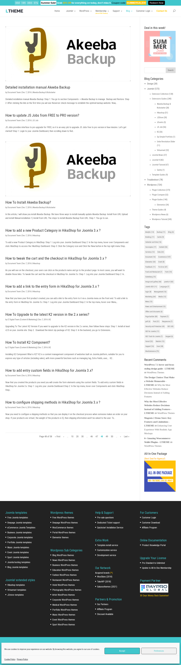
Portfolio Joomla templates (19, 542)
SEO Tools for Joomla (154, 336)
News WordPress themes (63, 560)
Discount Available (105, 614)
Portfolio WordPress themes (65, 609)
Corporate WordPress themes (65, 599)
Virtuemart (161, 150)
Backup (161, 232)
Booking (149, 237)
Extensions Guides (159, 99)
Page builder (151, 317)
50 (112, 436)
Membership (100, 11)
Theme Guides (157, 210)
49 (107, 436)
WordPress (84, 11)
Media (162, 297)
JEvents (160, 122)
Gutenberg (150, 277)
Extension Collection (160, 94)
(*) (111, 573)
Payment (164, 317)
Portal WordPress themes (63, 532)
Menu (148, 302)
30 (82, 436)
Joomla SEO (151, 287)
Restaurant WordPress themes (65, 580)
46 (91, 436)
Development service (106, 555)
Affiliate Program (104, 609)
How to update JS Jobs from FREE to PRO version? (42, 115)
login (148, 292)
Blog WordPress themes (63, 555)
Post (156, 321)
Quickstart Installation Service (110, 527)
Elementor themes (60, 537)
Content (163, 247)
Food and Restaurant (153, 272)
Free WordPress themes (63, 517)
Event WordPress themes (63, 619)
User (160, 346)
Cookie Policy (9, 659)
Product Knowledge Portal (154, 545)
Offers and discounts (153, 312)
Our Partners (102, 604)
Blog (128, 11)
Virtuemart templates (16, 590)
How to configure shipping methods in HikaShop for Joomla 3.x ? (52, 402)
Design (150, 83)
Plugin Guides (157, 199)
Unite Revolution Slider (166, 141)
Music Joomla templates (18, 547)
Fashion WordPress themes (64, 575)
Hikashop (36, 235)
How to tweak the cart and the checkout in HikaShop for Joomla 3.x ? (55, 258)
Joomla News (157, 155)
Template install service (107, 545)
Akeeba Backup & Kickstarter (44, 92)
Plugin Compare (158, 195)
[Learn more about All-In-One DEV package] (159, 491)
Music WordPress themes (63, 614)
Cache (160, 237)
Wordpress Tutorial (159, 219)
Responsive (167, 321)
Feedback (150, 267)
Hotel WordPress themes (63, 585)
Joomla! (69, 11)
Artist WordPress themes (63, 595)
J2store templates (15, 595)
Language (164, 287)
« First (57, 436)
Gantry (159, 170)
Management (160, 292)
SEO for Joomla (152, 331)
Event (161, 262)
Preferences (159, 651)
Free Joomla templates (17, 517)
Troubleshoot (153, 179)
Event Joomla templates (18, 552)
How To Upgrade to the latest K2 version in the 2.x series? (47, 314)
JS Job (35, 120)
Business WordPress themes (65, 565)
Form (168, 272)
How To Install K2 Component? (27, 342)
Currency (150, 252)
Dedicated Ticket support (108, 522)
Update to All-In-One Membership (156, 568)
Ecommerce (164, 257)
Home (57, 11)
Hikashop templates (16, 585)
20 (77, 436)
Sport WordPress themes (63, 624)
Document (150, 257)
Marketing (150, 297)
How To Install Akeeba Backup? (28, 202)
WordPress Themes (155, 372)
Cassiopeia (150, 247)
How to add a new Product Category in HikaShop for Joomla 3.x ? (53, 230)
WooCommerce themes (62, 527)
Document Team (14, 92)
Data (161, 252)
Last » (126, 436)
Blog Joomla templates (17, 567)
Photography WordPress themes (66, 590)
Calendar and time (153, 242)
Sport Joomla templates (18, 557)
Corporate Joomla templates (20, 537)
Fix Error (162, 267)
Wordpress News (159, 214)
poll (147, 321)
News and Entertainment (155, 307)
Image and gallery (153, 282)
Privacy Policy (22, 659)
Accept (122, 651)
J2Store (160, 117)
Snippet (169, 336)
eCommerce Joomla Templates (21, 527)
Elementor (161, 205)
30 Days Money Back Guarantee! (154, 595)
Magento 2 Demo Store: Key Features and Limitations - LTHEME (157, 422)
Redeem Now (156, 2)
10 (72, 436)
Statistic (160, 341)
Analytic (149, 232)
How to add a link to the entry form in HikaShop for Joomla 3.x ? (52, 286)
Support (116, 11)
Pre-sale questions (105, 517)
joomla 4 (168, 282)
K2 (50, 319)
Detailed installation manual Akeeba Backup (37, 87)
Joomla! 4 (156, 160)
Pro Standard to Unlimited (153, 563)
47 (97, 436)
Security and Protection (155, 326)
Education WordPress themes (65, 570)
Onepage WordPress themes (65, 522)
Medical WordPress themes (64, 605)
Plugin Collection (159, 190)
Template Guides (158, 175)
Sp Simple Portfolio (165, 137)
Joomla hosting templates (18, 562)
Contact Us (161, 11)
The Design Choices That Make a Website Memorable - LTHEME (159, 381)
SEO (170, 326)
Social (149, 341)
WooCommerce (152, 351)
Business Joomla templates (19, 532)
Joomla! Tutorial (158, 165)
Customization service (107, 550)
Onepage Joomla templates (19, 522)
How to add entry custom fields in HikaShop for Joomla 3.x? (49, 370)
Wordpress (152, 184)
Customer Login (143, 11)
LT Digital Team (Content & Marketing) (22, 319)
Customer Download (151, 522)
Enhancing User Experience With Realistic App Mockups (158, 429)
